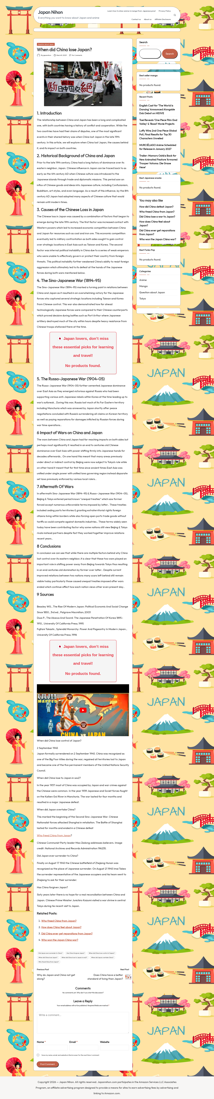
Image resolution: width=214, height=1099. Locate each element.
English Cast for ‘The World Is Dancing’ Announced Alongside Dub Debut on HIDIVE (157, 109)
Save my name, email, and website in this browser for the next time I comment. (70, 1055)
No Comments (77, 55)
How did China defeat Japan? (156, 206)
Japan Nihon (50, 12)
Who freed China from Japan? (58, 920)
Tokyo (142, 298)
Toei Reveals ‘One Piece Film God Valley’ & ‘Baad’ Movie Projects (158, 121)
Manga (143, 286)
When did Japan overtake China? (102, 957)
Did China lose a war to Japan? (157, 216)
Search (143, 42)
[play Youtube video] (83, 710)
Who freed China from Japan (54, 835)
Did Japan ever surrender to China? (50, 953)
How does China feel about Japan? (61, 927)
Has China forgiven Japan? (76, 953)
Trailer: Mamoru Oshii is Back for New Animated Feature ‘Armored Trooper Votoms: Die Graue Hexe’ (158, 161)
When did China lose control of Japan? (102, 953)
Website (104, 1042)
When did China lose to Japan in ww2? (74, 957)
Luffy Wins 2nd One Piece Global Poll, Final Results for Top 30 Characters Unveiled (158, 134)
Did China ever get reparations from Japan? (67, 933)
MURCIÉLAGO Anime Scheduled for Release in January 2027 (157, 146)
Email (73, 1042)
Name (41, 1042)
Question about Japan (46, 44)
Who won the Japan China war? (59, 939)
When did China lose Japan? (48, 957)
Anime (143, 280)
